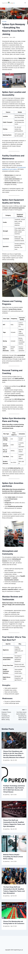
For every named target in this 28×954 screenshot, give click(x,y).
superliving (6, 37)
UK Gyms (4, 21)
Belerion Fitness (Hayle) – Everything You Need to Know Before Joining (13, 857)
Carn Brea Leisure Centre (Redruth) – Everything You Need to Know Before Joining (21, 714)
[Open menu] (25, 3)
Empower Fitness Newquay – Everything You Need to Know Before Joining (6, 714)
